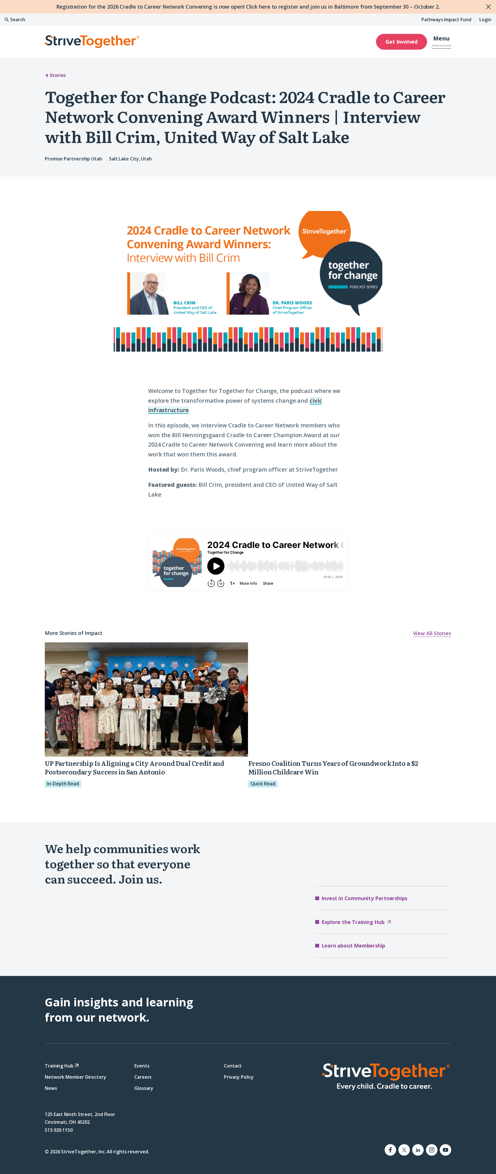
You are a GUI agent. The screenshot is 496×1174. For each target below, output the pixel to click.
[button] (441, 41)
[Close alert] (489, 6)
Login (485, 19)
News (51, 1088)
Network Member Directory (75, 1077)
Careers (143, 1077)
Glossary (143, 1088)
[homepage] (385, 1076)
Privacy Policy (239, 1077)
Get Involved (401, 41)
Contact (233, 1065)
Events (141, 1065)
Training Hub (60, 1065)
